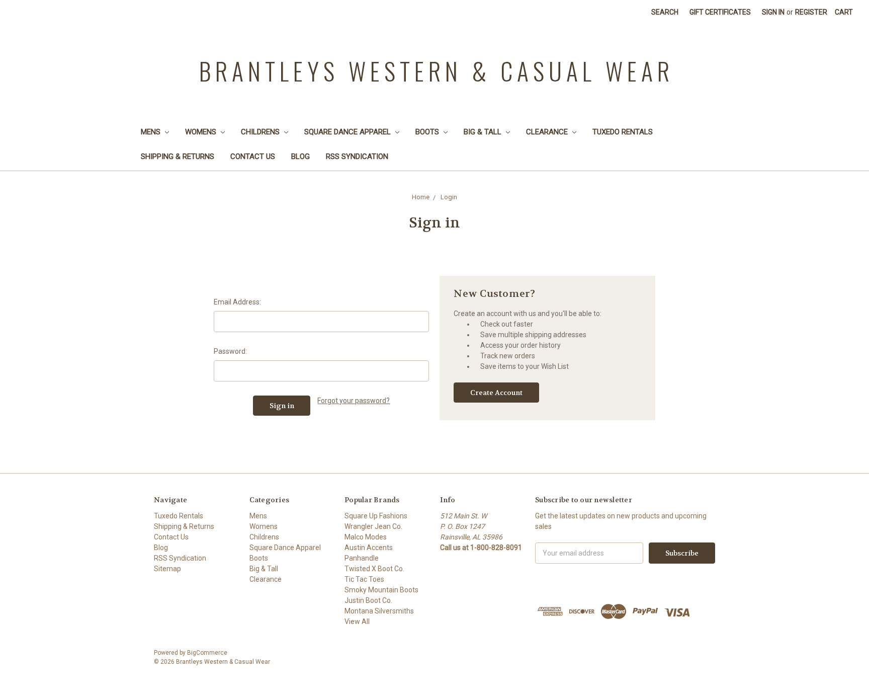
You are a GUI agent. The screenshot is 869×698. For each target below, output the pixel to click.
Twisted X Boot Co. (374, 569)
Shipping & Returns (177, 156)
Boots (428, 131)
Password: (230, 351)
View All (357, 621)
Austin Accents (368, 548)
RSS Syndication (357, 156)
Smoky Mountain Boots (381, 590)
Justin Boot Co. (368, 600)
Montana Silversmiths (379, 611)
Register (811, 12)
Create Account (496, 392)
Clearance (548, 131)
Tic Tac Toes (364, 579)
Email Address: (237, 302)
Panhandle (361, 558)
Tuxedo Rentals (622, 131)
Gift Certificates (720, 12)
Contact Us (252, 156)
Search (664, 12)
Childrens (261, 131)
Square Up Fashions (375, 516)
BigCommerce (207, 652)
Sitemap (167, 569)
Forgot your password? (353, 401)
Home (420, 197)
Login (449, 197)
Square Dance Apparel (348, 131)
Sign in (773, 12)
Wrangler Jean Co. (373, 526)
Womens (201, 131)
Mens (151, 131)
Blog (300, 156)
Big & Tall (483, 131)
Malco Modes (365, 537)
